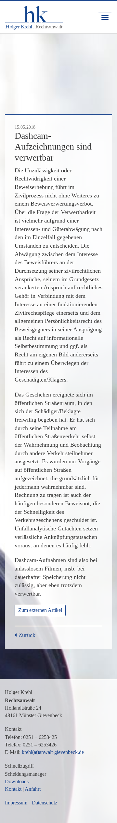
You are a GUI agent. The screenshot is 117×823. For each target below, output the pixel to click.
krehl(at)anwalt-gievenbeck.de (53, 752)
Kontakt (13, 789)
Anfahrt (33, 789)
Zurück (27, 635)
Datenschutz (44, 802)
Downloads (17, 781)
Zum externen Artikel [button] (40, 610)
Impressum (16, 802)
